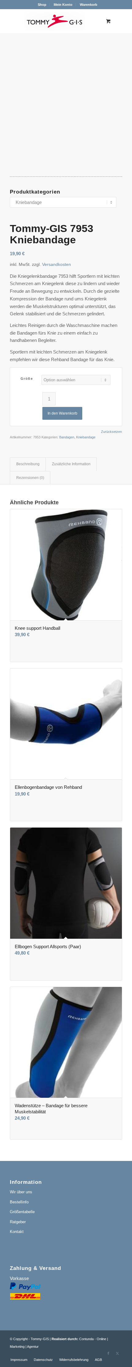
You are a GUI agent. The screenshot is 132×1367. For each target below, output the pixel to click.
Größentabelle (22, 1211)
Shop (42, 4)
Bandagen (66, 437)
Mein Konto (63, 4)
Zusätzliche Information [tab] (71, 464)
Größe (27, 378)
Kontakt (17, 1231)
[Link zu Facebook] (108, 1353)
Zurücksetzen (111, 431)
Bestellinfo (19, 1202)
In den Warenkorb (62, 413)
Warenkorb (88, 4)
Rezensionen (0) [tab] (30, 478)
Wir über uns (21, 1192)
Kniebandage (85, 437)
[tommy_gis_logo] (54, 21)
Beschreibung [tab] (28, 464)
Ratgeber (18, 1222)
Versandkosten (56, 264)
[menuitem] (42, 4)
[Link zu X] (117, 1353)
